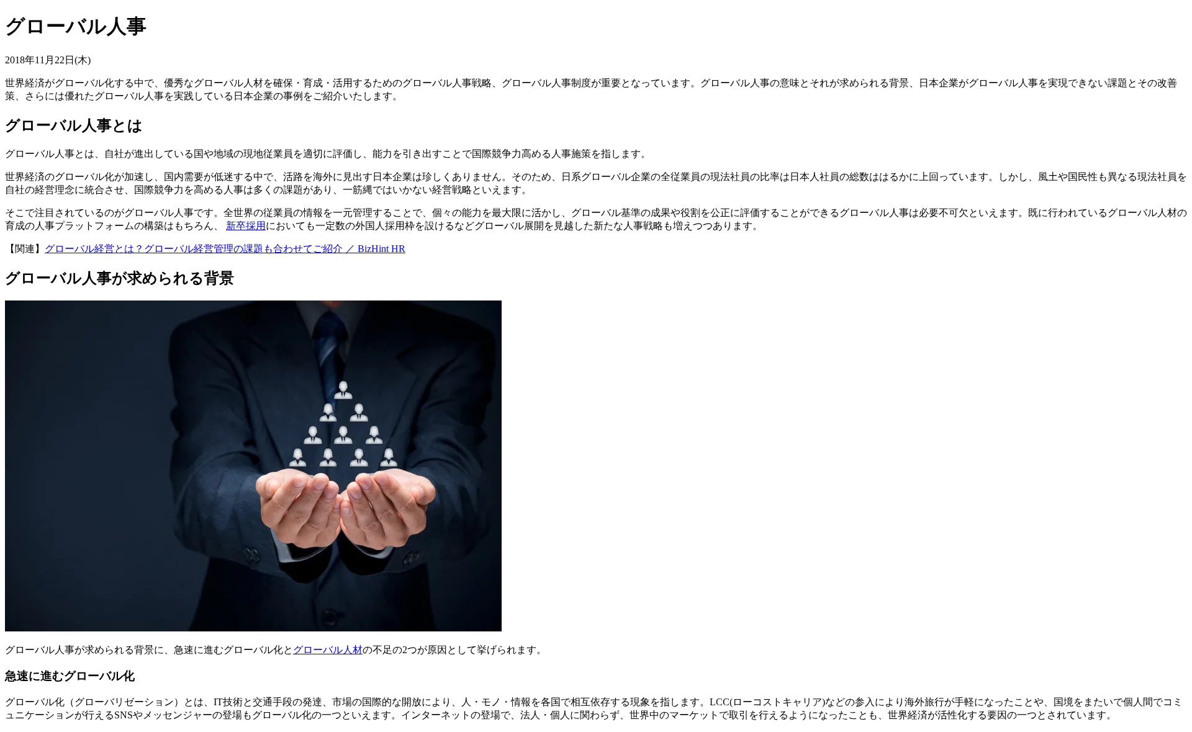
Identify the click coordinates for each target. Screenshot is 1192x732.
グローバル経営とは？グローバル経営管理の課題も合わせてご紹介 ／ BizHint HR (225, 248)
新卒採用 (246, 225)
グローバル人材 (328, 649)
